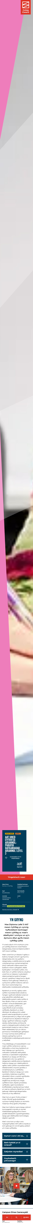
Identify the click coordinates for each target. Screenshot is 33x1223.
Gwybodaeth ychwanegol (10, 1159)
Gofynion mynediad (13, 1151)
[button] (10, 910)
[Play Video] (16, 1186)
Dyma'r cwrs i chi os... (14, 1135)
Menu (27, 1217)
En (7, 1217)
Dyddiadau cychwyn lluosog (23, 886)
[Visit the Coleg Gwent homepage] (26, 7)
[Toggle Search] (16, 1217)
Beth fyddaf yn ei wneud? (12, 1143)
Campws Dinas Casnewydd (6, 898)
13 (6, 893)
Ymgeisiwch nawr (16, 877)
